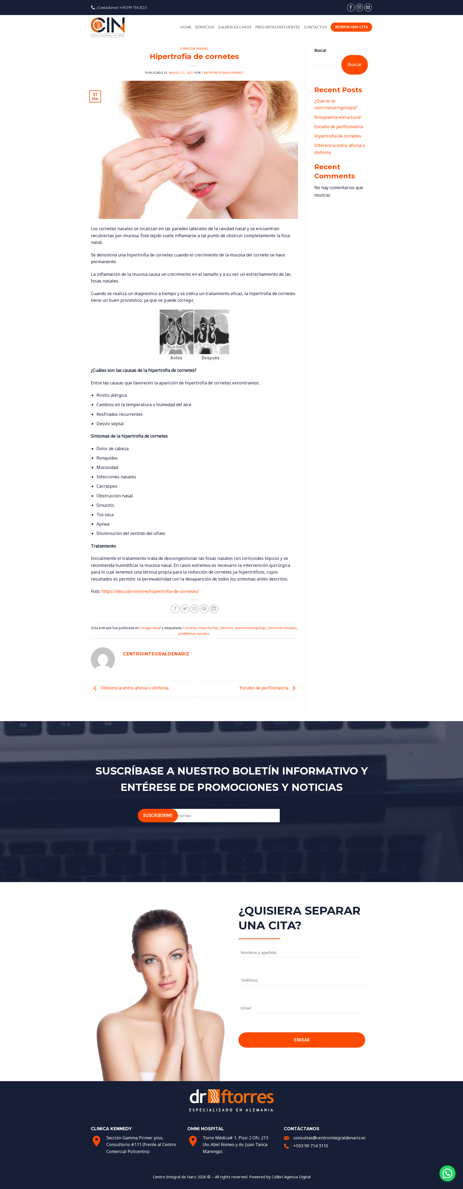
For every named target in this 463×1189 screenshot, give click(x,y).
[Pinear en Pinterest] (204, 608)
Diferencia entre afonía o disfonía (134, 688)
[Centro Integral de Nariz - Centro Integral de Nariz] (117, 27)
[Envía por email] (194, 608)
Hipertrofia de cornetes (337, 136)
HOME (185, 27)
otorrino (226, 627)
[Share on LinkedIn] (214, 608)
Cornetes (189, 627)
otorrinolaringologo (250, 627)
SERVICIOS (204, 27)
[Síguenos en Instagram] (359, 7)
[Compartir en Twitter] (184, 608)
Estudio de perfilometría (264, 688)
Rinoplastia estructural (337, 117)
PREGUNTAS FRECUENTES (277, 27)
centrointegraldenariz (222, 73)
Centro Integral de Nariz (174, 1176)
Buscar (320, 50)
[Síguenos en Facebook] (351, 7)
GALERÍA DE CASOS (234, 27)
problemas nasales (193, 633)
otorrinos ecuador (282, 627)
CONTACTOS (315, 27)
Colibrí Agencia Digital (291, 1176)
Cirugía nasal (194, 48)
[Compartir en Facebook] (175, 608)
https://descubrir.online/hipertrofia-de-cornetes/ (150, 591)
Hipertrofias (208, 627)
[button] (447, 1173)
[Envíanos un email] (368, 7)
